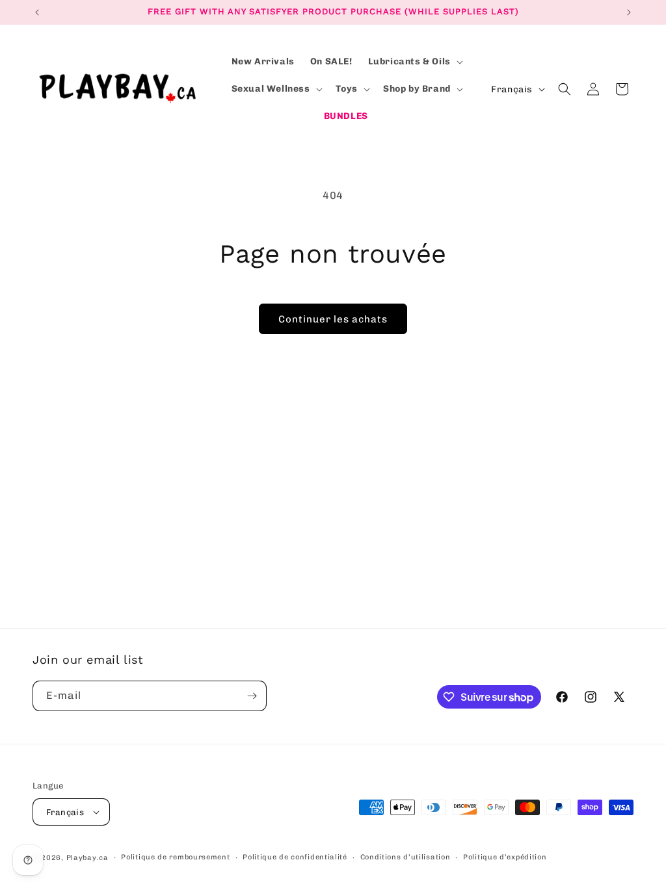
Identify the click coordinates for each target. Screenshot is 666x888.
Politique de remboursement (175, 857)
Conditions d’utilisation (405, 857)
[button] (414, 61)
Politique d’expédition (504, 857)
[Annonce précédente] (37, 12)
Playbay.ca (87, 858)
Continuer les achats (333, 319)
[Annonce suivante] (629, 12)
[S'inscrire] (251, 696)
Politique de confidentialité (295, 857)
